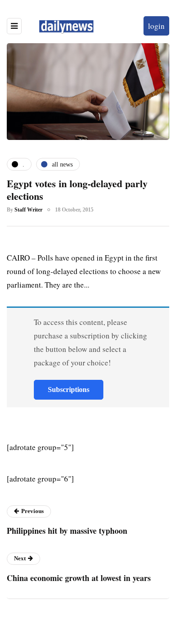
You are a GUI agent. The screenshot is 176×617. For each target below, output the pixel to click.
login (156, 26)
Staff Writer (28, 210)
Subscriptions (68, 389)
